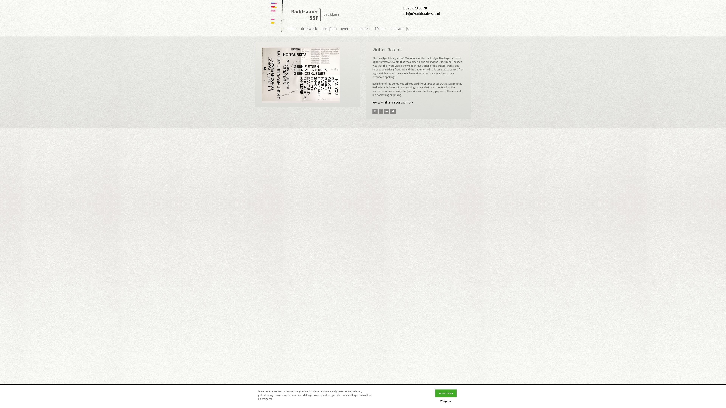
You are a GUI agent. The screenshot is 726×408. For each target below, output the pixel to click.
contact (397, 28)
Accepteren (446, 393)
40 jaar (380, 28)
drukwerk (309, 28)
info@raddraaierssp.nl (423, 13)
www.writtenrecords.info (392, 102)
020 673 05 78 (416, 8)
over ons (348, 28)
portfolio (329, 28)
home (292, 28)
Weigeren (445, 401)
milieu (365, 28)
